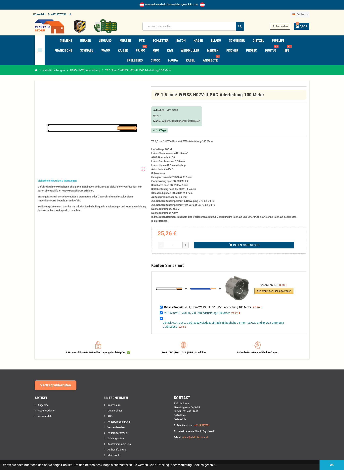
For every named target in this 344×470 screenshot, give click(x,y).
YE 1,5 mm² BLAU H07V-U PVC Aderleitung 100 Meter (197, 313)
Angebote (43, 405)
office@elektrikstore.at (195, 437)
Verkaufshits (44, 416)
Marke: (157, 120)
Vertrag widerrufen (55, 385)
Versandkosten (116, 427)
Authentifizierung (116, 449)
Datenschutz (114, 410)
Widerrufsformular (117, 432)
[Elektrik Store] (76, 26)
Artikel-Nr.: (159, 110)
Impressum (113, 405)
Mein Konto (113, 455)
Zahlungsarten (115, 438)
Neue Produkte (46, 410)
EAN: (156, 115)
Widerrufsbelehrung (118, 421)
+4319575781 (202, 425)
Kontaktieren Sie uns (119, 444)
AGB (109, 416)
